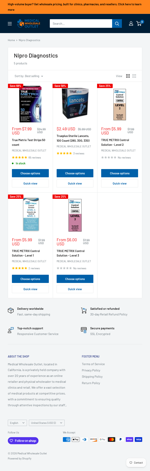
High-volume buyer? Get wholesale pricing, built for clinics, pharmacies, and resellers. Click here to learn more (74, 6)
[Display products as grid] (128, 76)
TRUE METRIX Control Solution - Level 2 (115, 142)
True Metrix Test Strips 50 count (28, 142)
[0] (139, 23)
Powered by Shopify (19, 458)
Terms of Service (93, 364)
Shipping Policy (92, 376)
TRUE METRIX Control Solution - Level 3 (71, 253)
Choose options (30, 173)
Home (11, 40)
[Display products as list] (134, 76)
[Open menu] (10, 23)
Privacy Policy (91, 370)
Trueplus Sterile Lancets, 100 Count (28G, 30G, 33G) (73, 138)
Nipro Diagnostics (29, 40)
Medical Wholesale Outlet (29, 150)
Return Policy (91, 383)
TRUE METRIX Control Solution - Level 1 (26, 253)
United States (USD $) (43, 422)
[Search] (117, 23)
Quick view (30, 183)
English (14, 422)
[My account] (131, 23)
